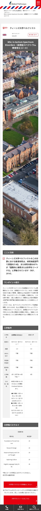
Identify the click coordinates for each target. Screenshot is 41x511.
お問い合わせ (34, 34)
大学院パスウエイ (16, 335)
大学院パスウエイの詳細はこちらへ (20, 484)
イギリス (6, 12)
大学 (34, 10)
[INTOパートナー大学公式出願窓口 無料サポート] (18, 3)
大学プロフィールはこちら (20, 498)
